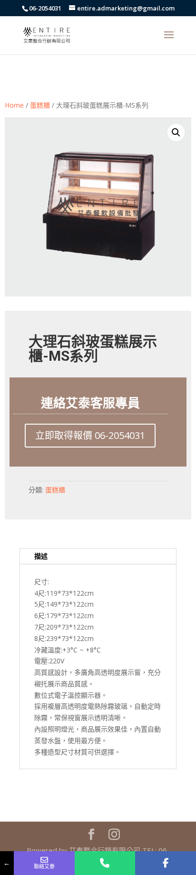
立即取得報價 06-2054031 (90, 435)
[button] (176, 132)
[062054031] (105, 863)
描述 (41, 555)
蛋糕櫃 (40, 105)
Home (14, 105)
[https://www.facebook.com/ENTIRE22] (165, 863)
